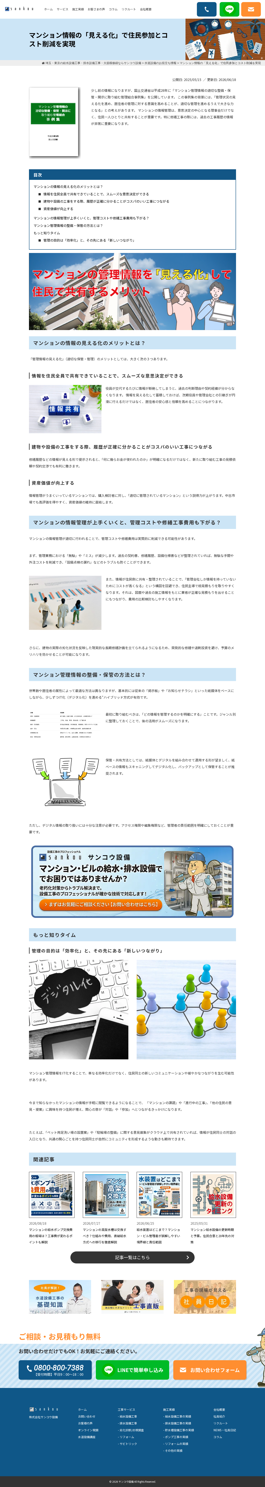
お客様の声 (85, 1423)
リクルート (129, 9)
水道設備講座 (86, 1437)
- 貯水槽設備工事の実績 (178, 1430)
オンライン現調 (88, 1430)
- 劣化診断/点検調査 (131, 1430)
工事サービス (126, 1409)
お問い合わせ (86, 1416)
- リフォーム (126, 1437)
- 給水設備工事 (127, 1416)
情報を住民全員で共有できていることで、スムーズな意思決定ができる (96, 193)
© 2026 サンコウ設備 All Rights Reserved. (132, 1481)
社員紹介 (219, 1416)
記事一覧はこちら (132, 1257)
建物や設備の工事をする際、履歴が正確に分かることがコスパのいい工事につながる (106, 201)
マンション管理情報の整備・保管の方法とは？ (68, 225)
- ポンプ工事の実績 (175, 1437)
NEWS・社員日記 (224, 1430)
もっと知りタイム (47, 232)
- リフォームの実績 (175, 1444)
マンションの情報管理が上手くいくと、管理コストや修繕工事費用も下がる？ (91, 217)
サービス (62, 9)
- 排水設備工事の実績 (177, 1423)
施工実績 (78, 9)
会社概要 (146, 9)
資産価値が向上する (58, 208)
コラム (113, 9)
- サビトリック (127, 1444)
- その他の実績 (172, 1450)
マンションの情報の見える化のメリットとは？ (68, 186)
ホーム (48, 9)
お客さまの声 (96, 9)
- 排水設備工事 (127, 1423)
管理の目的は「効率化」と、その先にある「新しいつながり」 (89, 240)
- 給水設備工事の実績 (177, 1416)
